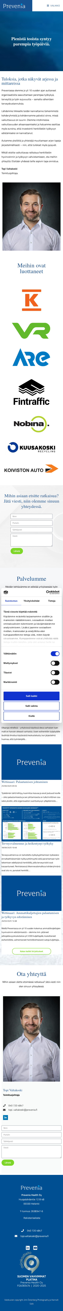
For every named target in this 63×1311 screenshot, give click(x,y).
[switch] (55, 663)
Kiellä (32, 716)
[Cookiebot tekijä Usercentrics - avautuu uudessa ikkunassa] (46, 592)
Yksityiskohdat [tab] (31, 601)
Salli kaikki (31, 696)
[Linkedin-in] (28, 1248)
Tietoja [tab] (52, 601)
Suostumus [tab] (11, 601)
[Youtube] (35, 1248)
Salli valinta (31, 706)
